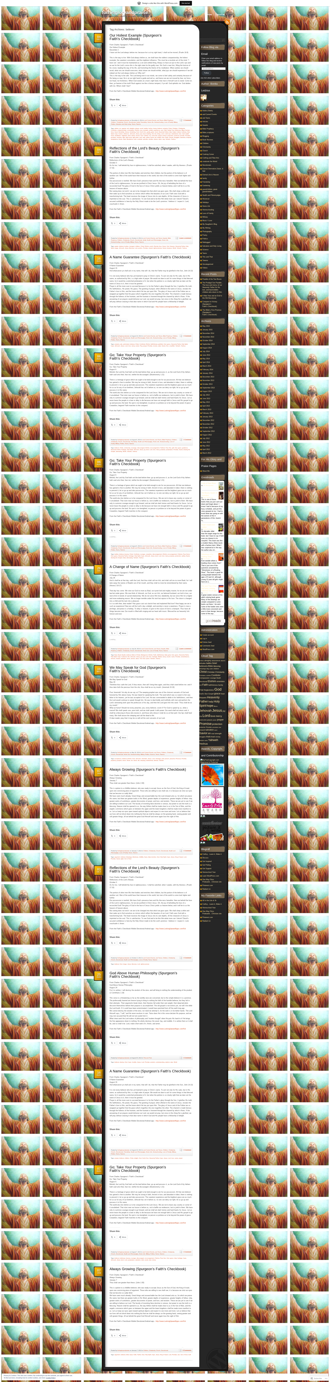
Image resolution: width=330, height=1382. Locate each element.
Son (167, 346)
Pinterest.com (207, 885)
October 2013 (207, 384)
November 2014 (208, 337)
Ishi (128, 656)
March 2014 (206, 366)
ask (121, 344)
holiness (184, 132)
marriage (154, 656)
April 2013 (206, 406)
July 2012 (206, 438)
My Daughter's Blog (209, 224)
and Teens (160, 120)
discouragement (157, 554)
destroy (122, 1062)
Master (160, 656)
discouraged (141, 448)
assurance (216, 660)
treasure (169, 248)
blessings (129, 857)
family (138, 122)
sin (132, 760)
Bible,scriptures (208, 132)
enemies (221, 681)
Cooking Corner (208, 154)
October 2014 (207, 340)
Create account (208, 635)
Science (152, 754)
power (215, 720)
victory (154, 1260)
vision (160, 139)
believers (203, 666)
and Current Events (150, 120)
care (211, 669)
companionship (121, 130)
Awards (165, 238)
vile (139, 760)
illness (216, 706)
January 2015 (207, 330)
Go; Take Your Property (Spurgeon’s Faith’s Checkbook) (138, 356)
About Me (221, 15)
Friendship (144, 122)
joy (144, 449)
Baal (115, 655)
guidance (185, 448)
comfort (208, 675)
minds (133, 135)
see (179, 1354)
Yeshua (173, 139)
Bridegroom (144, 655)
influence (126, 133)
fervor (188, 554)
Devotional (203, 682)
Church (126, 122)
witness (156, 760)
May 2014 (206, 359)
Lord (162, 133)
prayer (160, 135)
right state (136, 137)
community (127, 448)
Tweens (138, 124)
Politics (113, 124)
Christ (170, 128)
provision (113, 137)
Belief (214, 663)
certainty (165, 128)
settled (159, 137)
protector (176, 135)
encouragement (155, 448)
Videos (205, 268)
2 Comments (187, 1350)
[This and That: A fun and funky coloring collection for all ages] (221, 592)
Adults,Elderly (207, 111)
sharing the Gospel (116, 557)
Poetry (204, 235)
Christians (202, 675)
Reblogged (206, 242)
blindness (135, 857)
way (164, 139)
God (137, 132)
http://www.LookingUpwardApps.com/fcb (171, 91)
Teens (133, 124)
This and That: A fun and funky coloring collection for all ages (209, 588)
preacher (172, 758)
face (160, 246)
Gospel (211, 694)
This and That (147, 1058)
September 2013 (208, 388)
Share (128, 760)
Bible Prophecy (168, 120)
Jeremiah (144, 758)
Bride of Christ (136, 655)
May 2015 (206, 326)
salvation (123, 658)
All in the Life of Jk (209, 900)
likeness (131, 248)
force (112, 132)
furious (127, 132)
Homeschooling (158, 122)
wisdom (167, 1062)
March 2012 (206, 453)
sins (163, 137)
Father (139, 1354)
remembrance (185, 656)
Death (218, 678)
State (166, 137)
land (147, 449)
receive (155, 346)
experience (157, 130)
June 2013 (206, 398)
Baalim (124, 655)
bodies (126, 246)
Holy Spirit (185, 344)
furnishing (133, 132)
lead (144, 133)
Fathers (162, 448)
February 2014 (207, 370)
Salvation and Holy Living (123, 124)
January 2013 (207, 417)
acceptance (117, 758)
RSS (226, 23)
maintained (174, 133)
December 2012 (208, 420)
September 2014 (208, 344)
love (129, 346)
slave (137, 658)
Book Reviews (207, 140)
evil (200, 685)
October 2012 (207, 428)
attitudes (202, 663)
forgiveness (209, 690)
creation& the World (209, 161)
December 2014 (208, 333)
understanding (160, 1062)
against (124, 128)
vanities (150, 139)
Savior (152, 137)
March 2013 (206, 409)
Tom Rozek (206, 558)
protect (165, 135)
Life (153, 133)
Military (175, 122)
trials (124, 139)
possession (169, 449)
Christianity (120, 122)
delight (136, 1158)
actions (201, 660)
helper (174, 132)
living (158, 133)
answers (116, 344)
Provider (187, 135)
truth (135, 139)
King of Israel (179, 857)
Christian (175, 128)
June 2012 (206, 442)
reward (151, 248)
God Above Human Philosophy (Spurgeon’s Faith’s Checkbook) (143, 975)
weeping (142, 760)
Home (210, 15)
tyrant (147, 658)
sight (122, 858)
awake (116, 246)
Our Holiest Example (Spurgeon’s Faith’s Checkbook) (136, 37)
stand (135, 760)
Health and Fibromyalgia (154, 240)
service (133, 658)
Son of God (127, 858)
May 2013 (206, 402)
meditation (118, 135)
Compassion (204, 678)
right (123, 137)
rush (140, 137)
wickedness (149, 760)
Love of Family (168, 122)
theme (120, 139)
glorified (160, 344)
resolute (119, 137)
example (145, 130)
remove (113, 658)
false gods (168, 655)
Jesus (137, 133)
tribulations (130, 139)
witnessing (119, 451)
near (141, 135)
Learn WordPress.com (210, 876)
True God (142, 658)
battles (146, 128)
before (150, 128)
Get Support (206, 869)
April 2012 (206, 449)
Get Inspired (207, 861)
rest (220, 727)
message (158, 758)
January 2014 (207, 373)
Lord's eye (167, 133)
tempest (188, 137)
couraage (134, 448)
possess (162, 449)
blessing (216, 666)
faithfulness (154, 344)
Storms (171, 137)
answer (116, 1158)
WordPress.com (208, 649)
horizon (120, 133)
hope (116, 133)
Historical (205, 199)
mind (129, 135)
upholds (145, 139)
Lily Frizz (205, 593)
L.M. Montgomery (208, 485)
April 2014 (206, 362)
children (137, 246)
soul (212, 734)
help (170, 132)
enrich (151, 246)
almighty (132, 128)
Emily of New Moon (208, 483)
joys (141, 133)
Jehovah (132, 133)
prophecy (113, 760)
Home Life (150, 122)
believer (159, 128)
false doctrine (152, 857)
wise (171, 1062)
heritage (123, 449)
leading (148, 133)
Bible (210, 666)
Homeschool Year (209, 872)
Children (113, 122)
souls (146, 1260)
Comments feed (208, 646)
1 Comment (187, 120)
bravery (127, 554)
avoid (141, 128)
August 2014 (207, 348)
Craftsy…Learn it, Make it (212, 854)
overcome (154, 135)
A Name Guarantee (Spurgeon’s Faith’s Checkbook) (150, 257)
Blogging (205, 136)
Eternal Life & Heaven (210, 175)
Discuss (205, 858)
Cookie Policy (51, 1378)
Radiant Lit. (206, 889)
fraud (116, 132)
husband (124, 656)
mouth (169, 656)
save (215, 730)
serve (128, 658)
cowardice (149, 554)
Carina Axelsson (208, 529)
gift (173, 448)
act (120, 128)
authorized (126, 344)
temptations (114, 139)
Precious (178, 758)
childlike (141, 857)
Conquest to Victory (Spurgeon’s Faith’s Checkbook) (209, 304)
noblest (146, 135)
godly (148, 132)
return (124, 760)
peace (209, 720)
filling (183, 130)
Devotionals (132, 122)
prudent (152, 1062)
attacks (223, 660)
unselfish (172, 346)
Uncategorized (207, 264)
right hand (129, 137)
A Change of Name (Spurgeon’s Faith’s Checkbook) (150, 567)
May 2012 (206, 446)
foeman (187, 130)
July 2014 (206, 351)
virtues (156, 139)
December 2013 (208, 377)
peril (163, 758)
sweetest (182, 137)
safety (148, 137)
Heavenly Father (163, 132)
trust (150, 1260)
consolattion (130, 130)
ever (141, 130)
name (137, 346)
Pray (141, 346)
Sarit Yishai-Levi (208, 497)
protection (170, 135)
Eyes (145, 857)
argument (117, 857)
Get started (186, 3)
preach (167, 758)
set (155, 137)
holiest (179, 132)
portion (140, 248)
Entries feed (206, 642)
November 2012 (208, 424)
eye (162, 130)
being (155, 128)
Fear (173, 130)
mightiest (124, 135)
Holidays (205, 202)
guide (152, 132)
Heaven (172, 246)
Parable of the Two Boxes (212, 279)
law (144, 656)
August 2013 (207, 391)
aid (128, 128)
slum (142, 1260)
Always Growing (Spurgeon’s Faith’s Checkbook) (148, 769)
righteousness (157, 248)
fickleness (178, 130)
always (137, 128)
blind (127, 1354)
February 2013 (207, 413)
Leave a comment (185, 238)
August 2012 (207, 435)
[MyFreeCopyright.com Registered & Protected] (212, 762)
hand (156, 132)
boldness (122, 1258)
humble (134, 1062)
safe (144, 137)
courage (142, 554)
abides (116, 128)
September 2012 (208, 431)
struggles (176, 137)
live (155, 133)
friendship (121, 132)
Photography (207, 231)
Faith (165, 130)
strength (218, 733)
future (164, 246)
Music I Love (207, 220)
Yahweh (168, 139)
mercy (133, 346)
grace (168, 344)
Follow (206, 73)
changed (131, 246)
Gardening (206, 185)
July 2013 (206, 395)
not (150, 135)
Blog (208, 669)
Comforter (114, 130)
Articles (205, 122)
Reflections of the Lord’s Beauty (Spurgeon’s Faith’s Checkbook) (144, 150)
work (206, 740)
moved (138, 135)
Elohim (137, 130)
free (170, 448)
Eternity (156, 246)
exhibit (151, 130)
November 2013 (208, 380)
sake (159, 346)
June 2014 (206, 355)
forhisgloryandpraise (125, 12)
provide (182, 135)
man (180, 133)
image (116, 248)
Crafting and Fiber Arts (210, 158)
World (174, 248)
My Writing (206, 228)
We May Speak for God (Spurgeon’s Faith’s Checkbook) (138, 669)
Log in (204, 639)
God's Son (143, 132)
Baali (119, 655)
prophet (119, 760)
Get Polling (206, 865)
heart (223, 694)
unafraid (139, 139)
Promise (145, 248)
